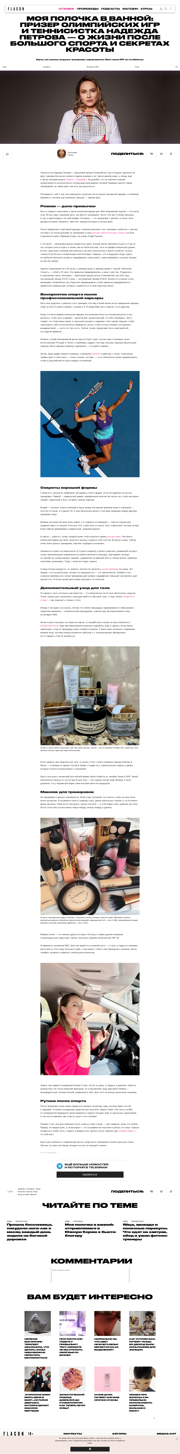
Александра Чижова (72, 154)
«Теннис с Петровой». (76, 179)
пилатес (96, 354)
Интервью (46, 67)
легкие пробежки (110, 569)
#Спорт (35, 1191)
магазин (130, 8)
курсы (146, 8)
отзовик (66, 8)
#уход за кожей (23, 1194)
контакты (73, 1434)
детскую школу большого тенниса (109, 233)
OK (90, 1449)
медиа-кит (166, 1434)
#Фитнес (33, 1194)
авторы (119, 1434)
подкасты (110, 8)
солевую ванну (126, 1131)
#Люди (38, 1189)
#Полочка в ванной (25, 1191)
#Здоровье (22, 1189)
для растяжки (113, 536)
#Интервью (31, 1189)
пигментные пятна (49, 626)
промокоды (88, 8)
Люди (4, 67)
